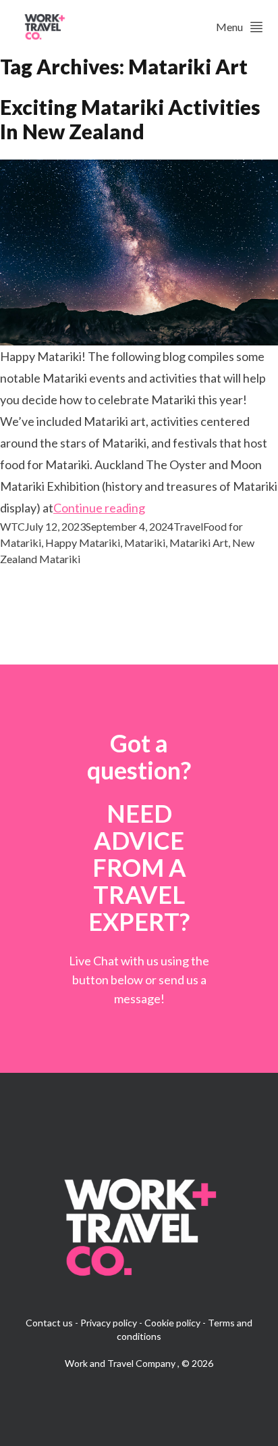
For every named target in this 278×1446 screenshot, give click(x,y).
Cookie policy (172, 1322)
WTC (12, 526)
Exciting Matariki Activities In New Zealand (130, 119)
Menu (229, 26)
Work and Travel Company (121, 1363)
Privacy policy (108, 1322)
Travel (188, 526)
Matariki (144, 542)
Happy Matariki (82, 542)
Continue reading (99, 507)
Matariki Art (198, 542)
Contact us (49, 1322)
